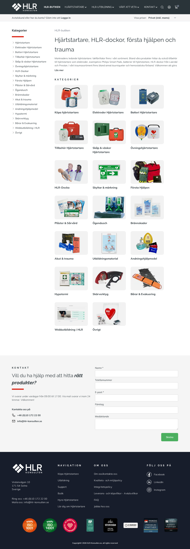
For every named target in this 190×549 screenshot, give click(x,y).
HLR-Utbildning (102, 7)
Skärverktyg (22, 118)
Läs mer (59, 70)
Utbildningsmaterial (26, 104)
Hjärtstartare (74, 7)
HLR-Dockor (22, 71)
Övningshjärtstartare (26, 66)
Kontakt (149, 7)
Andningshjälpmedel (26, 108)
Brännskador (22, 94)
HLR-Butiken (52, 7)
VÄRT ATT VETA (128, 7)
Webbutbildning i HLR (27, 127)
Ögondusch (21, 89)
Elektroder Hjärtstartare (28, 47)
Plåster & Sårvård (25, 85)
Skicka (169, 437)
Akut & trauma (23, 99)
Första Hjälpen (23, 80)
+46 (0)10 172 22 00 (29, 415)
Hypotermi (21, 113)
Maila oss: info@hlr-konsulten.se (30, 502)
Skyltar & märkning (25, 75)
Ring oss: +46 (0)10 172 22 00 (29, 498)
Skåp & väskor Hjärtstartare (30, 61)
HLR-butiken (62, 30)
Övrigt (18, 132)
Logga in (66, 17)
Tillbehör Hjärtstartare (27, 56)
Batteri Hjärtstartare (26, 52)
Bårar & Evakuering (26, 123)
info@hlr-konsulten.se (29, 421)
